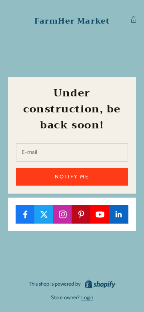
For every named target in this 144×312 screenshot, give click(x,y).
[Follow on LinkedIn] (119, 214)
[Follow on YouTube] (100, 214)
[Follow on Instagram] (63, 214)
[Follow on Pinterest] (81, 214)
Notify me (72, 176)
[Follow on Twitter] (44, 214)
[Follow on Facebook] (25, 214)
